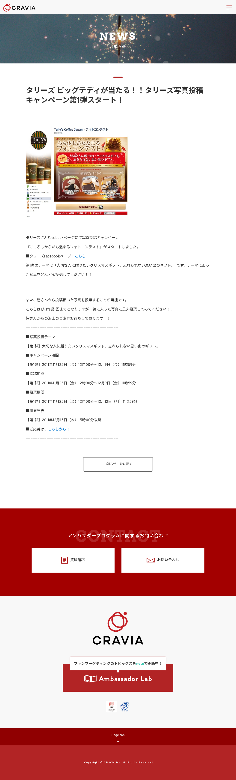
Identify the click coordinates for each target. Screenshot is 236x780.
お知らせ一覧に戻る (118, 464)
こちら (80, 256)
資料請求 (77, 560)
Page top (118, 735)
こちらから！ (59, 429)
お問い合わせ (168, 560)
